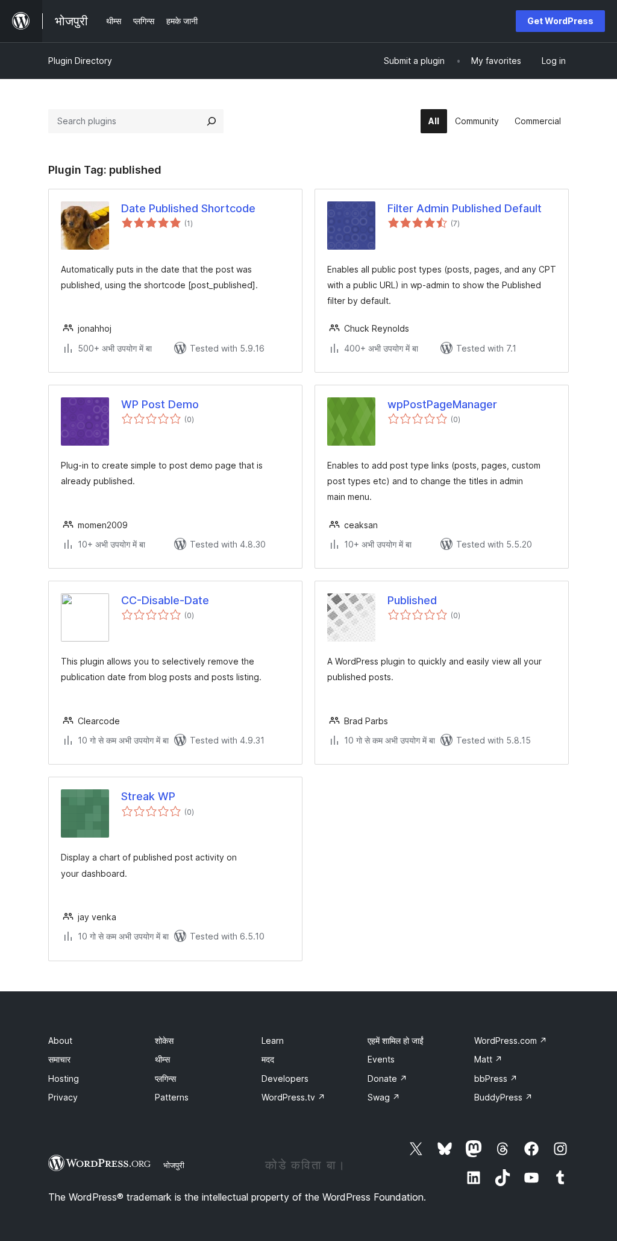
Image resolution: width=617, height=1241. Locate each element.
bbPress (496, 1078)
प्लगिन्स (165, 1078)
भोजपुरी (173, 1165)
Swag (384, 1097)
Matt (488, 1059)
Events (381, 1059)
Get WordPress (560, 21)
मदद (268, 1059)
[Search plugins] (211, 121)
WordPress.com (510, 1040)
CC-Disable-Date (165, 600)
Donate (387, 1078)
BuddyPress (503, 1097)
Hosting (63, 1078)
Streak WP (148, 796)
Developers (285, 1078)
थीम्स (162, 1059)
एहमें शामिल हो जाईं (396, 1040)
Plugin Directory (80, 60)
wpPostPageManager (442, 404)
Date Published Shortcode (188, 208)
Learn (273, 1040)
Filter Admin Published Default (464, 208)
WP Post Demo (160, 404)
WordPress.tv (293, 1097)
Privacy (63, 1097)
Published (412, 600)
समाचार (59, 1059)
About (60, 1040)
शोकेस (164, 1040)
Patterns (172, 1097)
